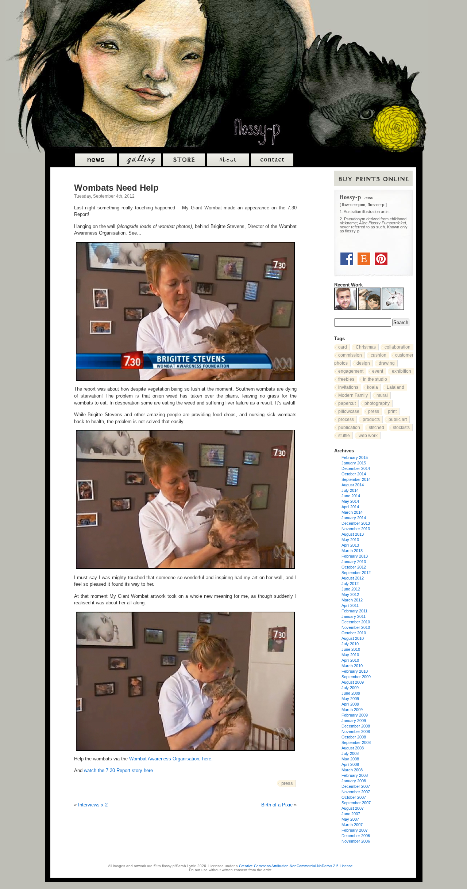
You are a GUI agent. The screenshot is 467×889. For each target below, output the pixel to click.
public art (398, 419)
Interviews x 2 (93, 805)
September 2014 (356, 479)
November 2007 (355, 792)
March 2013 (352, 550)
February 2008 (354, 775)
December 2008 (355, 726)
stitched (376, 427)
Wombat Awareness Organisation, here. (171, 758)
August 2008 (352, 748)
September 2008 (356, 742)
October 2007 (353, 797)
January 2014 (353, 518)
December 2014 (355, 468)
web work (368, 435)
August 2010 (352, 638)
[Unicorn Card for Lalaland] (393, 309)
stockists (401, 427)
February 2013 (354, 556)
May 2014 (350, 501)
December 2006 (355, 835)
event (377, 371)
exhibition (401, 371)
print (392, 411)
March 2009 (352, 709)
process (346, 419)
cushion (378, 355)
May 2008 (350, 759)
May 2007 (350, 819)
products (371, 419)
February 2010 (354, 671)
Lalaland (395, 387)
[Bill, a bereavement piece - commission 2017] (345, 309)
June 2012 (350, 589)
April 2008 (350, 764)
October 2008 (353, 737)
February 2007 (354, 830)
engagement (350, 371)
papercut (347, 403)
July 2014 (350, 490)
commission (350, 355)
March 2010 (352, 666)
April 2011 (350, 605)
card (342, 347)
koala (372, 387)
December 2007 (355, 786)
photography (377, 403)
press (287, 783)
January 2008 (353, 781)
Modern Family (353, 395)
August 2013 (352, 534)
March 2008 (352, 770)
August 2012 (352, 578)
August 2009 (352, 682)
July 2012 (350, 583)
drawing (387, 363)
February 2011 (354, 611)
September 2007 (356, 803)
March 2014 (352, 512)
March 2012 (352, 600)
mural (382, 395)
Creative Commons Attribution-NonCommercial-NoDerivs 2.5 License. (296, 866)
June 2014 (350, 496)
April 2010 (350, 660)
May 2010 (350, 655)
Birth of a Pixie (277, 805)
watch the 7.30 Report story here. (119, 770)
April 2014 (350, 507)
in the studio (375, 379)
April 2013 (350, 545)
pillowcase (348, 411)
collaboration (397, 347)
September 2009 (356, 677)
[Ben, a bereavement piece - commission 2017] (369, 309)
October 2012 (353, 567)
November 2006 (355, 841)
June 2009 (350, 693)
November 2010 (355, 627)
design (363, 363)
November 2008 (355, 731)
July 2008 (350, 753)
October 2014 (353, 474)
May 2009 (350, 698)
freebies (346, 379)
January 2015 (353, 463)
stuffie (344, 435)
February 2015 (354, 457)
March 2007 (352, 824)
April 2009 (350, 704)
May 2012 (350, 594)
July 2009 (350, 687)
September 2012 (356, 572)
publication (349, 427)
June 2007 (350, 814)
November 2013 (355, 529)
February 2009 (354, 715)
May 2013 (350, 539)
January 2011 (353, 616)
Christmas (366, 347)
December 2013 (355, 523)
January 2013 (353, 561)
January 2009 (353, 720)
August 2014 (352, 485)
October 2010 (353, 633)
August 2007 (352, 808)
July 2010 (350, 644)
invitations (348, 387)
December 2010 (355, 622)
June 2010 (350, 649)
